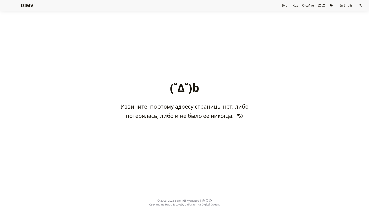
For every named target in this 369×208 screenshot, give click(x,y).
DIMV (27, 5)
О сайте (308, 5)
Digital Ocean (210, 204)
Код (296, 5)
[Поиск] (360, 5)
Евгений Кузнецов (187, 200)
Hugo (168, 204)
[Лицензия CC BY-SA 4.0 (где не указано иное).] (207, 200)
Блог (286, 5)
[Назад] (239, 115)
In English (347, 5)
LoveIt (179, 204)
